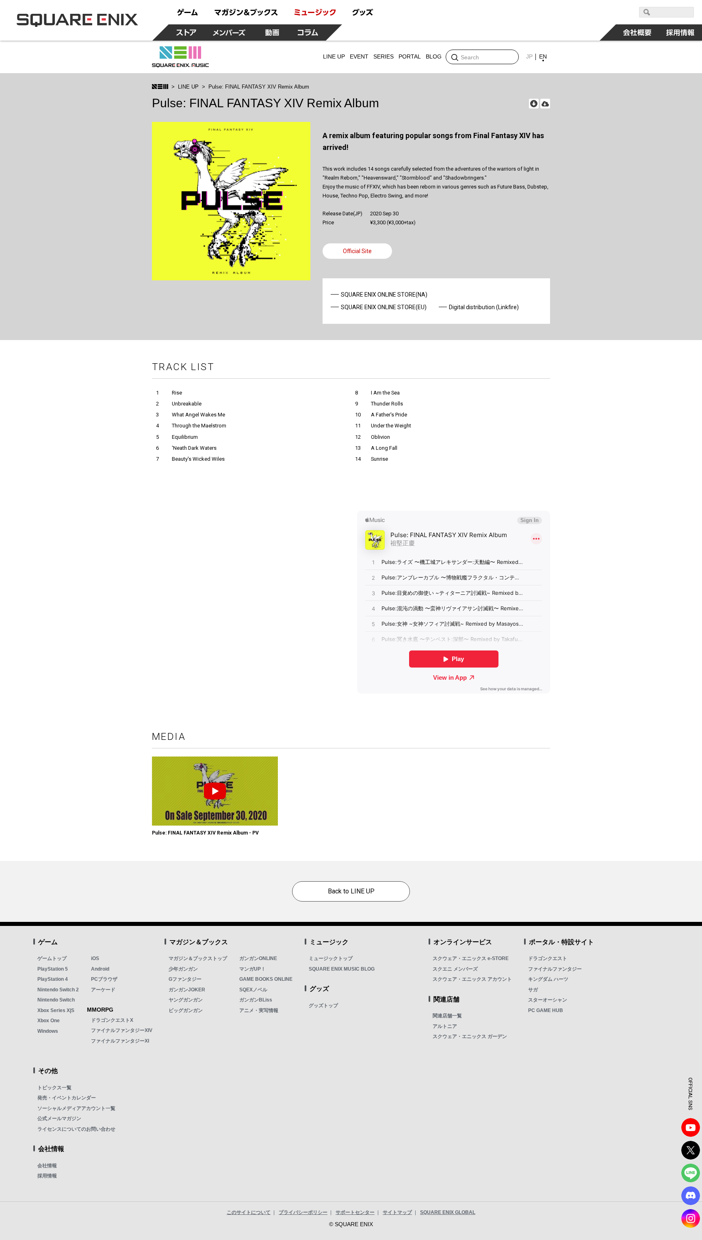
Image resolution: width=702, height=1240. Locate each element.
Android (100, 969)
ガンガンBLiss (255, 1000)
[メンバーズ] (229, 32)
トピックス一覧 (54, 1087)
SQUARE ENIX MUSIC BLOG (342, 969)
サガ (533, 990)
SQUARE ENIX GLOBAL (447, 1212)
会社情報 (47, 1165)
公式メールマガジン (59, 1118)
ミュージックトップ (331, 958)
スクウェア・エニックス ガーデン (470, 1036)
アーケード (103, 990)
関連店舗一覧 (447, 1016)
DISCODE (690, 1195)
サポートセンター (355, 1212)
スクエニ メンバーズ (455, 969)
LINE (690, 1173)
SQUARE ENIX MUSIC (180, 57)
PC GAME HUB (545, 1010)
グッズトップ (323, 1005)
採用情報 (47, 1176)
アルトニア (445, 1026)
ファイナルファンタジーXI (120, 1041)
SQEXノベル (253, 990)
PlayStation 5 (52, 969)
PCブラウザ (104, 979)
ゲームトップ (52, 958)
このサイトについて (249, 1212)
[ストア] (186, 32)
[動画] (272, 32)
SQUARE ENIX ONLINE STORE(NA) (384, 294)
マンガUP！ (252, 969)
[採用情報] (680, 32)
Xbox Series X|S (55, 1010)
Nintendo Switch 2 (58, 990)
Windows (47, 1031)
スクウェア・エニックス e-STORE (471, 958)
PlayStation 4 (52, 979)
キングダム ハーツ (548, 979)
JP (529, 56)
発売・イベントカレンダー (66, 1098)
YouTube (690, 1127)
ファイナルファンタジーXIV (121, 1030)
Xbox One (48, 1020)
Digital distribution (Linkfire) (484, 307)
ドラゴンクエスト (547, 958)
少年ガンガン (183, 969)
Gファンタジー (185, 979)
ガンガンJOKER (187, 990)
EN (543, 56)
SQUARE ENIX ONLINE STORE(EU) (384, 307)
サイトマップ (397, 1212)
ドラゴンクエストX (112, 1020)
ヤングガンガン (186, 1000)
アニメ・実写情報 (258, 1010)
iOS (95, 958)
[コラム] (308, 32)
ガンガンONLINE (258, 958)
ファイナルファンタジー (555, 969)
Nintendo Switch (56, 1000)
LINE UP (188, 87)
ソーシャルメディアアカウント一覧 (76, 1108)
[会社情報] (637, 32)
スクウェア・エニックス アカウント (472, 979)
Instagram (690, 1218)
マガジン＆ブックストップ (198, 958)
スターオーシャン (547, 1000)
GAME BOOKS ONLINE (265, 979)
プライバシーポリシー (303, 1212)
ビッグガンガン (186, 1010)
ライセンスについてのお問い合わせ (76, 1129)
